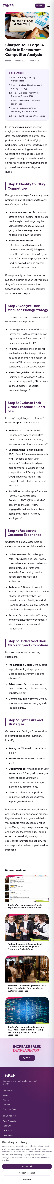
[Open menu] (48, 5)
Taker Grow (8, 1135)
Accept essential (27, 1173)
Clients (6, 1100)
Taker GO (7, 1126)
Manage (27, 1179)
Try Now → (40, 6)
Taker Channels (9, 1121)
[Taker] (8, 5)
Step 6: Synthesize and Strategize (28, 115)
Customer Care (9, 1109)
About (5, 1095)
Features (6, 1104)
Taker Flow (7, 1130)
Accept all (27, 1166)
